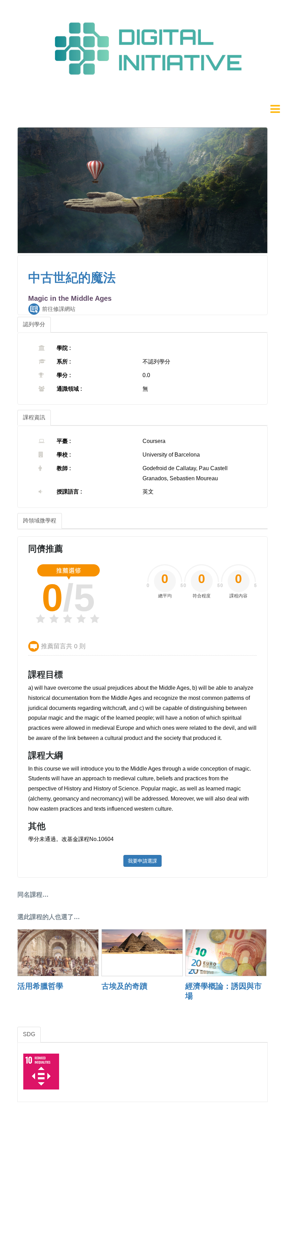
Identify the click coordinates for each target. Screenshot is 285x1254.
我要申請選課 (142, 861)
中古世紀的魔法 (72, 277)
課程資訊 (34, 417)
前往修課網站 (58, 309)
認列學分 (34, 324)
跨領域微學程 (39, 520)
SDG (29, 1034)
